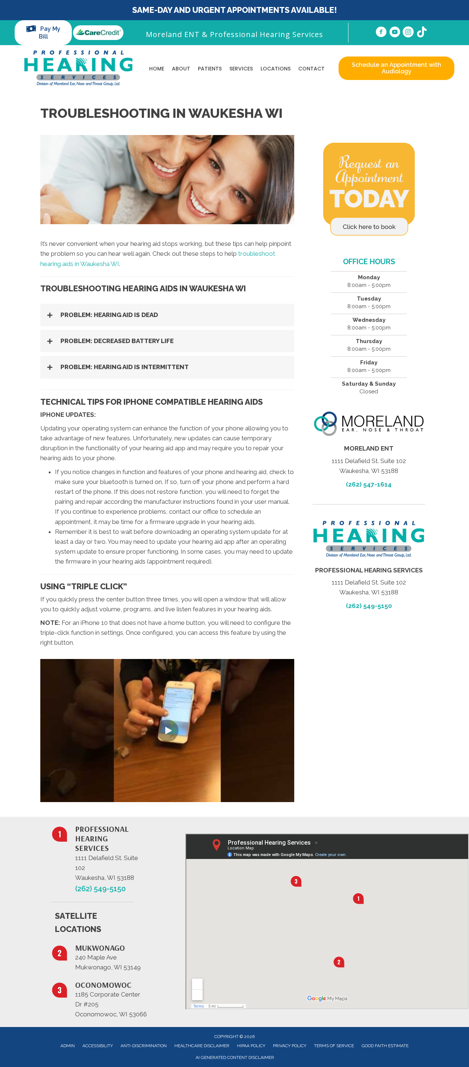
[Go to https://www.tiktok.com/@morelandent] (421, 32)
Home (156, 68)
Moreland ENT (173, 34)
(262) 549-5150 (369, 605)
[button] (167, 315)
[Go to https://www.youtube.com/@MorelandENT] (394, 33)
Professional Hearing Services (266, 34)
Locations (276, 68)
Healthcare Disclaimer (201, 1045)
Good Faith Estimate (385, 1045)
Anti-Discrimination (144, 1045)
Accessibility (97, 1045)
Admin (67, 1045)
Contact (311, 68)
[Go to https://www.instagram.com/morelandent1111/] (408, 33)
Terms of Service (334, 1045)
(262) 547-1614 (369, 484)
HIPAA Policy (251, 1045)
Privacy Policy (289, 1045)
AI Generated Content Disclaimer (235, 1057)
